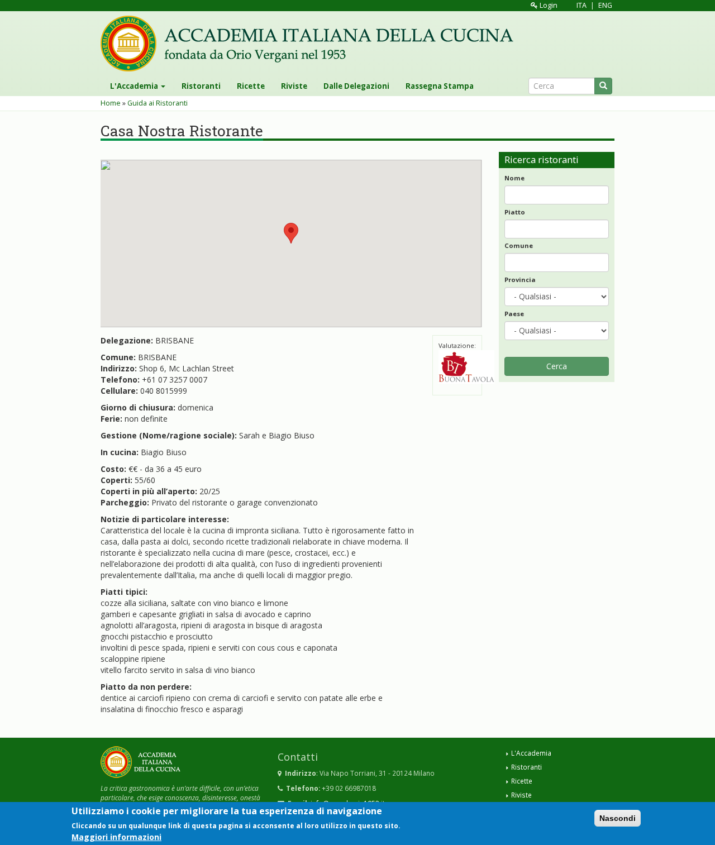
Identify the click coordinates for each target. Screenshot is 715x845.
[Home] (311, 43)
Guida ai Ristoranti (157, 103)
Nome (514, 178)
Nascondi (617, 818)
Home (111, 103)
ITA (581, 5)
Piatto (514, 212)
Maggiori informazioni (116, 836)
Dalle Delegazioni (356, 86)
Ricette (251, 86)
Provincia (520, 279)
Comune (518, 245)
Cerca (556, 366)
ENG (605, 5)
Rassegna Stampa (440, 86)
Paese (514, 313)
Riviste (294, 86)
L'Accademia (135, 86)
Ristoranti (201, 86)
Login (547, 5)
